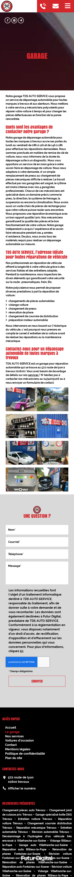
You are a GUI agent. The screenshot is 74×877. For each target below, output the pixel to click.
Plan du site (13, 758)
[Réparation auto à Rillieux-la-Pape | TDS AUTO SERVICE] (21, 479)
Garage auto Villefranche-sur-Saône (43, 845)
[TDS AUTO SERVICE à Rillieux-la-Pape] (21, 453)
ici (21, 651)
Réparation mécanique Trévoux (36, 827)
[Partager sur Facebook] (8, 20)
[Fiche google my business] (14, 20)
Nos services (14, 736)
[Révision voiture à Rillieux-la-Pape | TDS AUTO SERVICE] (52, 479)
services (33, 375)
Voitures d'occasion (19, 740)
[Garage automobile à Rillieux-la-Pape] (21, 426)
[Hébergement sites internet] (37, 865)
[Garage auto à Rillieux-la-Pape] (52, 399)
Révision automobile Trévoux (50, 831)
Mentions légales (17, 749)
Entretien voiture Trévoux (35, 818)
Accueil (10, 727)
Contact (11, 745)
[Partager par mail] (21, 20)
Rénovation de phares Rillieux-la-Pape (42, 875)
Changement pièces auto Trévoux (23, 810)
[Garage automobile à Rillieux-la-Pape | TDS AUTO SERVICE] (52, 426)
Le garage (12, 732)
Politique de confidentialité (25, 753)
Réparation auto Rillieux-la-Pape (24, 849)
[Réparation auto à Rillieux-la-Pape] (52, 453)
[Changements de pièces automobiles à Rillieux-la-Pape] (21, 399)
